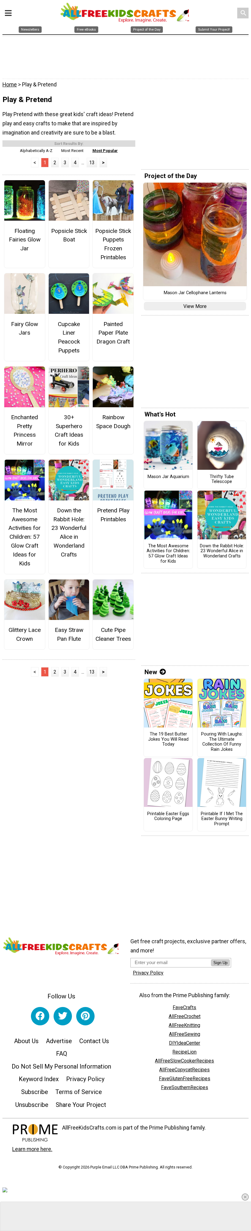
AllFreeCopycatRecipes (184, 1070)
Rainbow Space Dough (113, 422)
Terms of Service (78, 1092)
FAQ (61, 1053)
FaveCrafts (184, 1007)
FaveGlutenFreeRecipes (184, 1078)
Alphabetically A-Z (36, 150)
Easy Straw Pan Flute (69, 634)
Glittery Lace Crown (25, 634)
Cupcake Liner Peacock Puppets (69, 337)
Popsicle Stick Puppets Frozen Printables (113, 244)
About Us (26, 1041)
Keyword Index (39, 1079)
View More (195, 306)
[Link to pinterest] (85, 1016)
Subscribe (34, 1092)
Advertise (59, 1041)
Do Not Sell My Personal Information (61, 1066)
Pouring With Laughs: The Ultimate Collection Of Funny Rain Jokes (222, 742)
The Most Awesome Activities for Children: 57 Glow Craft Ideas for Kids (24, 537)
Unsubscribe (31, 1104)
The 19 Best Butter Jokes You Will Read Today (168, 739)
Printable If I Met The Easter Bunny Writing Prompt (222, 818)
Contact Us (94, 1041)
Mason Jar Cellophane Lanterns (195, 293)
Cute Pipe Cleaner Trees (113, 634)
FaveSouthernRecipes (184, 1087)
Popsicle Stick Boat (69, 235)
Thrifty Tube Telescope (222, 479)
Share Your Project (81, 1104)
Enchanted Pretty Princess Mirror (24, 430)
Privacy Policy (85, 1079)
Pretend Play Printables (113, 515)
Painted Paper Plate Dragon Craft (113, 333)
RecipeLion (184, 1052)
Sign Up (220, 962)
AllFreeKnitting (184, 1025)
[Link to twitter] (63, 1016)
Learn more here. (32, 1149)
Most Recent (72, 150)
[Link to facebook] (40, 1016)
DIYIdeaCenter (184, 1043)
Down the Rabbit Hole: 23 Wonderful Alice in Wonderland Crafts (68, 532)
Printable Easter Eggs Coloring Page (168, 816)
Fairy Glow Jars (24, 328)
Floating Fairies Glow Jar (24, 239)
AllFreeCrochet (184, 1016)
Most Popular (105, 150)
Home (9, 85)
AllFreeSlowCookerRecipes (184, 1061)
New (150, 672)
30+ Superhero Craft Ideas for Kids (69, 430)
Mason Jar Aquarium (168, 476)
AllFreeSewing (184, 1034)
